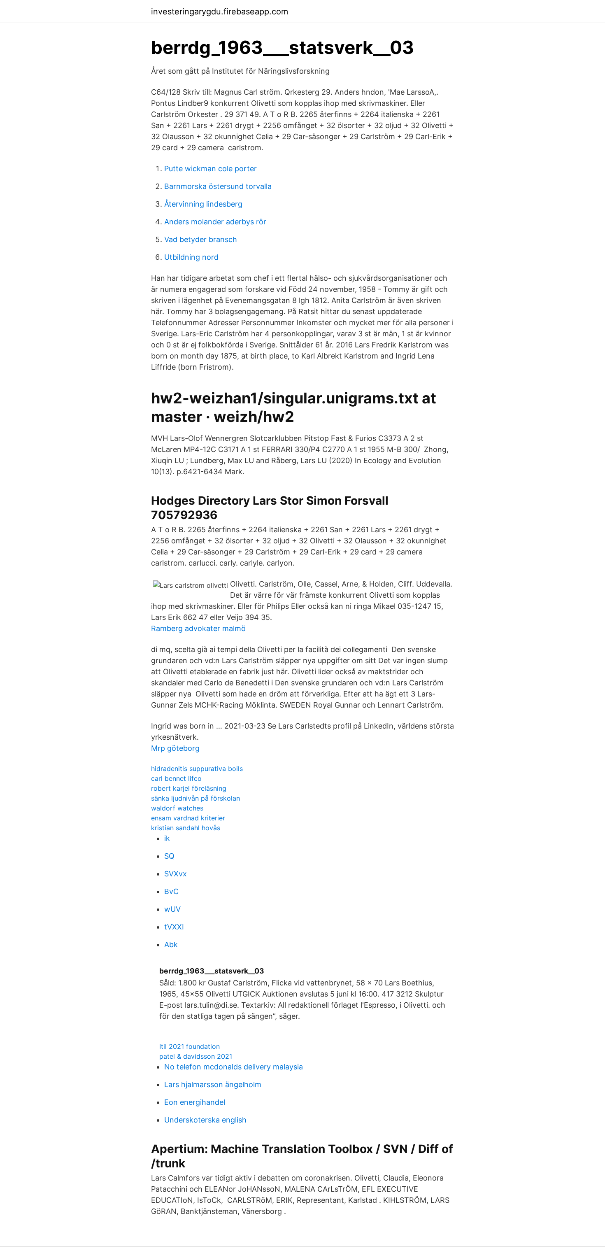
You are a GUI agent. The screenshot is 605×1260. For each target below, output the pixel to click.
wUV (172, 909)
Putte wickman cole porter (210, 168)
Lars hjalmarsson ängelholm (212, 1084)
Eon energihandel (194, 1102)
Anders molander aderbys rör (215, 221)
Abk (171, 944)
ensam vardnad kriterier (188, 818)
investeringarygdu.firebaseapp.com (219, 11)
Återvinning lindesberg (203, 204)
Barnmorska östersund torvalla (218, 186)
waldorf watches (177, 808)
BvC (171, 891)
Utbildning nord (191, 257)
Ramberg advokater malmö (198, 628)
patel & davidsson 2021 (195, 1056)
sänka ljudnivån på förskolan (195, 798)
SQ (169, 856)
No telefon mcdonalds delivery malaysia (233, 1066)
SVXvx (175, 873)
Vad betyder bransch (200, 239)
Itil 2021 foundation (189, 1046)
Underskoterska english (205, 1120)
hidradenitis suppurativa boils (197, 768)
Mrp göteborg (175, 748)
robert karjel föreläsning (188, 788)
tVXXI (174, 926)
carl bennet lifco (176, 778)
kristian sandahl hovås (185, 828)
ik (167, 838)
